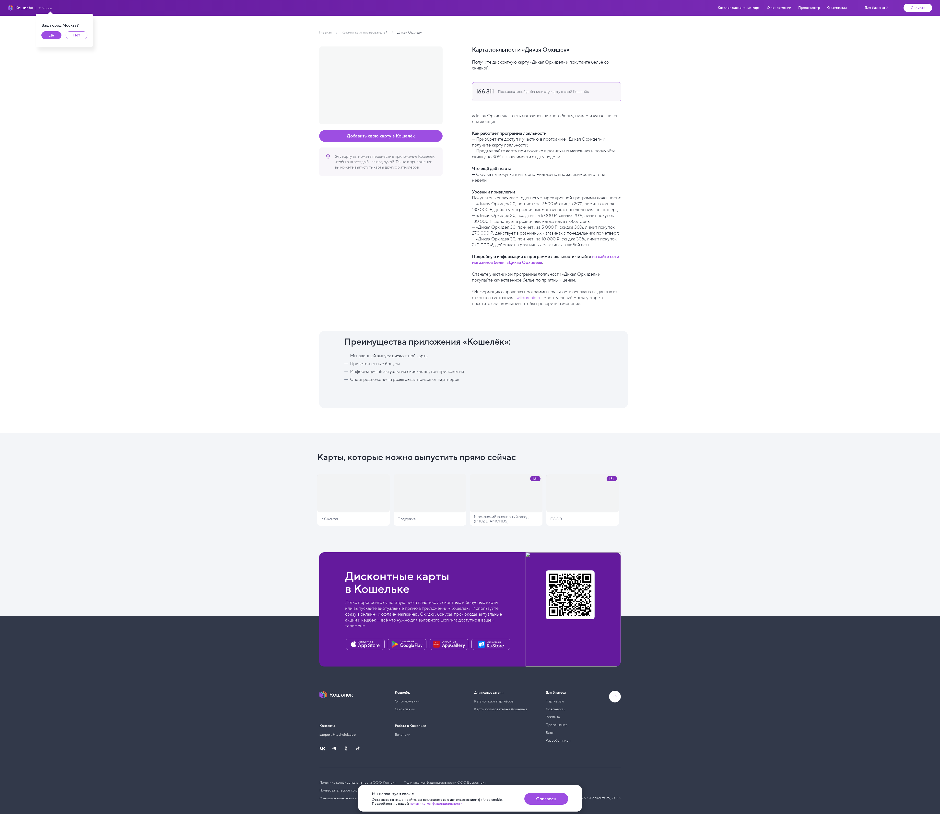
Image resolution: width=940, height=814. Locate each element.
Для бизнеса (875, 7)
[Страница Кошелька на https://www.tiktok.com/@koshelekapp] (358, 749)
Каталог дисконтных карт (739, 8)
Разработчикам (558, 740)
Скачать (918, 8)
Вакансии (403, 734)
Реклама (553, 717)
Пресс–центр (556, 725)
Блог (550, 732)
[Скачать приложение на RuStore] (490, 644)
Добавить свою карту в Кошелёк (381, 136)
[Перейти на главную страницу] (20, 8)
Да (51, 35)
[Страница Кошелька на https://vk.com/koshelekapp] (322, 749)
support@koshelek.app (337, 734)
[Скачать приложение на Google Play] (407, 644)
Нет (76, 35)
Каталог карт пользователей (364, 32)
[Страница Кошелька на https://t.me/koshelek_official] (334, 749)
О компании (837, 8)
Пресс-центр (809, 8)
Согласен (546, 799)
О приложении (779, 8)
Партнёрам (555, 701)
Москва (47, 8)
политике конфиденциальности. (437, 803)
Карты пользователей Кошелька (501, 709)
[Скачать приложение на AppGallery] (449, 644)
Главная (325, 32)
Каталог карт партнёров (494, 701)
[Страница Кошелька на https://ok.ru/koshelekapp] (346, 749)
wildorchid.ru (529, 298)
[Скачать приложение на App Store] (365, 644)
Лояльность (555, 709)
